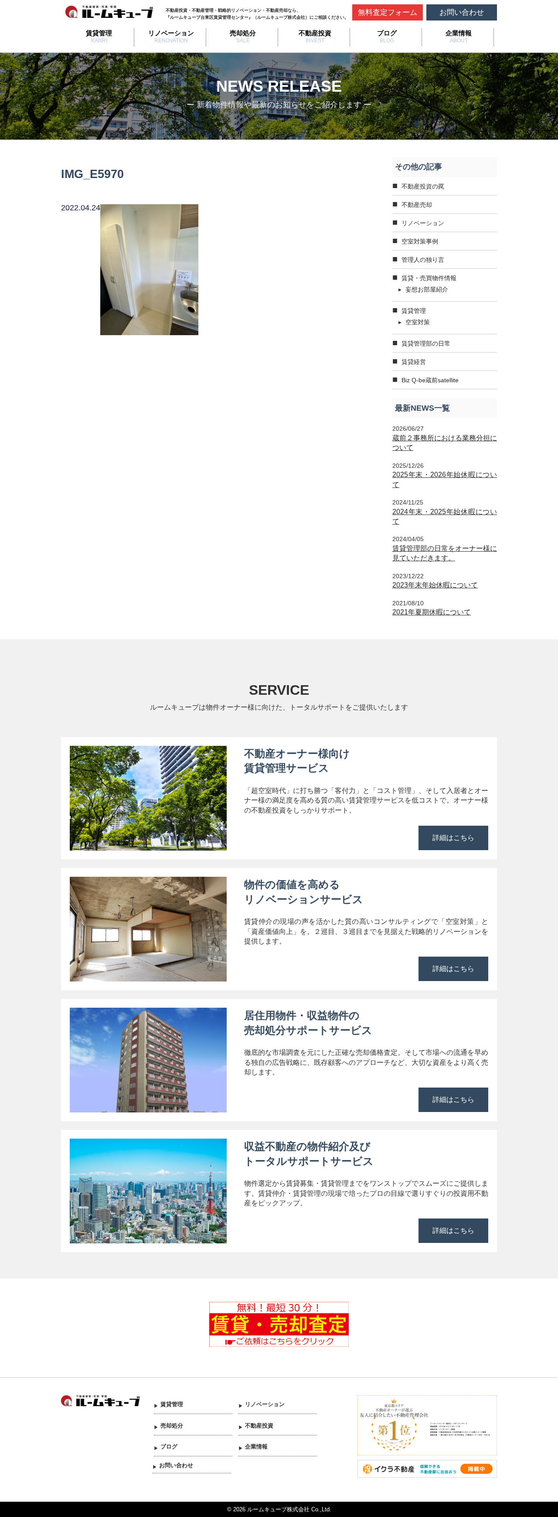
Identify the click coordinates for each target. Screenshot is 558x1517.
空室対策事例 (419, 241)
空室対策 (417, 322)
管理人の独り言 (422, 259)
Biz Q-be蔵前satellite (430, 380)
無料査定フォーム (387, 12)
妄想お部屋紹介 (426, 289)
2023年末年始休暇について (435, 585)
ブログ (387, 33)
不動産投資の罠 (422, 186)
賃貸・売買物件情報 (428, 278)
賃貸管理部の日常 (425, 343)
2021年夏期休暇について (431, 612)
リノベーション (171, 33)
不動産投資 (315, 33)
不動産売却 (416, 204)
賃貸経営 (413, 361)
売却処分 (243, 33)
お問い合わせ (461, 12)
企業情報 (459, 33)
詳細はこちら (453, 837)
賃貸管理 (99, 33)
